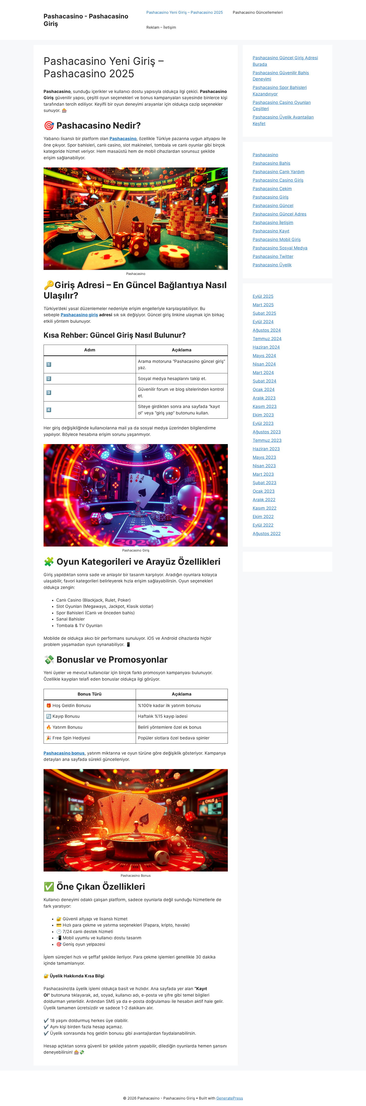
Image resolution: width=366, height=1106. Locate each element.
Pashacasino (123, 138)
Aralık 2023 (264, 397)
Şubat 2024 (264, 381)
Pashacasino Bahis (271, 163)
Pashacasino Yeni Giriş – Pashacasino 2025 (184, 12)
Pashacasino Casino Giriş (278, 180)
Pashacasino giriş (79, 314)
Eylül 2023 (263, 423)
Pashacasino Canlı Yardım (279, 171)
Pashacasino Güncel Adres (279, 214)
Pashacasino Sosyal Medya (280, 247)
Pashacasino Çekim (272, 188)
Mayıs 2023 (264, 457)
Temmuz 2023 (267, 440)
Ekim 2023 (263, 414)
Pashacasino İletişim (273, 222)
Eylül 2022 (263, 525)
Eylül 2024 (263, 321)
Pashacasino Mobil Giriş (277, 239)
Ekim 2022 (263, 516)
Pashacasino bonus (64, 753)
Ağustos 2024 (267, 330)
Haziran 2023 (266, 448)
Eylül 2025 (263, 296)
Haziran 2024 (266, 347)
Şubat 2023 (264, 482)
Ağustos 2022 (267, 533)
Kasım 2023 (265, 406)
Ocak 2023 (264, 491)
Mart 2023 (263, 474)
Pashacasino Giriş (271, 197)
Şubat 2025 (264, 313)
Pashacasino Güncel (273, 205)
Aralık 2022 (264, 499)
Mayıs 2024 (264, 355)
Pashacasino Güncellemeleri (258, 12)
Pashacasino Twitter (273, 256)
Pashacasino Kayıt (271, 231)
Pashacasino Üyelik (272, 264)
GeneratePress (229, 1098)
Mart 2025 (263, 304)
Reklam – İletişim (161, 27)
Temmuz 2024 (267, 338)
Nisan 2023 (264, 465)
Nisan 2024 (264, 364)
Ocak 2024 (264, 389)
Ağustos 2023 (267, 431)
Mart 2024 (263, 372)
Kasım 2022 (264, 508)
